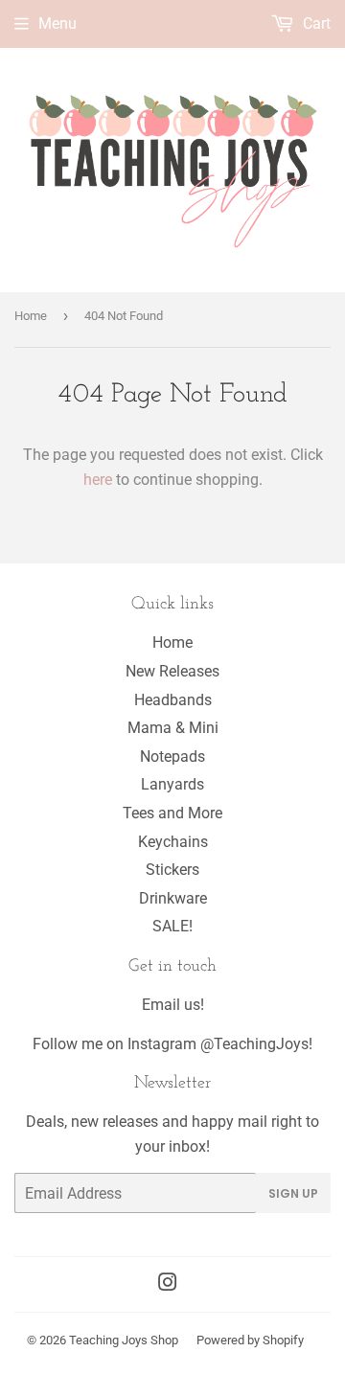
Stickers (172, 869)
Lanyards (172, 784)
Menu (57, 23)
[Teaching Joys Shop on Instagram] (167, 1284)
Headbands (173, 700)
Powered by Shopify (250, 1340)
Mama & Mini (172, 728)
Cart (315, 23)
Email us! (173, 1005)
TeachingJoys (261, 1044)
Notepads (172, 756)
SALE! (172, 926)
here (97, 479)
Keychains (173, 842)
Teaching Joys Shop (123, 1340)
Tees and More (172, 813)
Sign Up (293, 1193)
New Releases (172, 671)
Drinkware (173, 898)
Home (30, 316)
